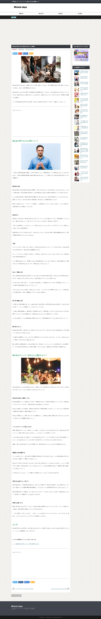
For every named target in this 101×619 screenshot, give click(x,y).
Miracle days (17, 606)
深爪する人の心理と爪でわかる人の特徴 (59, 588)
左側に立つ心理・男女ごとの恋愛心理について (84, 89)
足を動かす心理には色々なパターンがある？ (84, 157)
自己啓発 (80, 13)
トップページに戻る (16, 595)
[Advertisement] (50, 32)
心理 (30, 49)
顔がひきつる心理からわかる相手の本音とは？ (84, 100)
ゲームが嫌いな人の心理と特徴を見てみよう (84, 122)
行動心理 (60, 13)
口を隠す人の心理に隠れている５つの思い (84, 72)
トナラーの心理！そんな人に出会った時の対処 (24, 588)
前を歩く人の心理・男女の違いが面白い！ (84, 106)
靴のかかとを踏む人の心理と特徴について (84, 133)
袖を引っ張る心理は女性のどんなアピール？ (84, 179)
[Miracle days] (20, 9)
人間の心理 (40, 13)
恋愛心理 (21, 13)
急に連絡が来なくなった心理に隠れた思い (84, 128)
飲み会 (32, 49)
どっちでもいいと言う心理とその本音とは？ (84, 173)
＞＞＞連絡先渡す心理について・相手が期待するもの (26, 543)
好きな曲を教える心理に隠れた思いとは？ (84, 117)
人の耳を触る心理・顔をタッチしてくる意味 (84, 111)
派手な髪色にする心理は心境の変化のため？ (84, 144)
